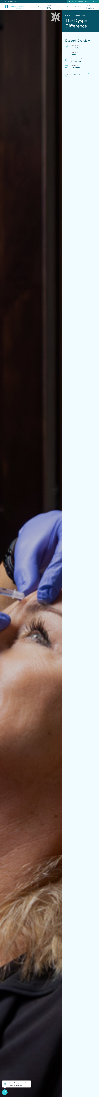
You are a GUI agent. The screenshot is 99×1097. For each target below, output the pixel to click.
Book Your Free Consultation (82, 1)
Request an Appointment (77, 75)
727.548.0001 (12, 2)
